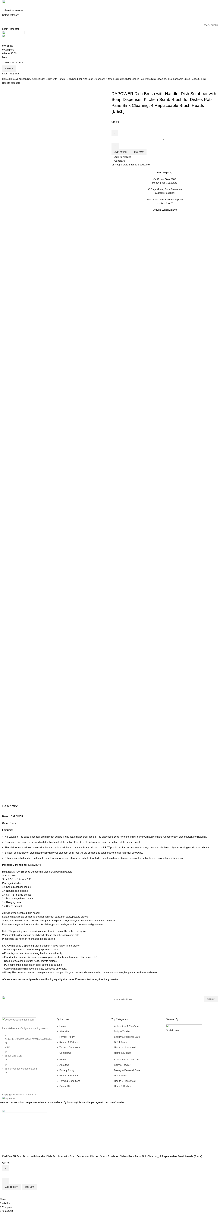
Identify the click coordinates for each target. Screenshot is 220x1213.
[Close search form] (3, 3)
